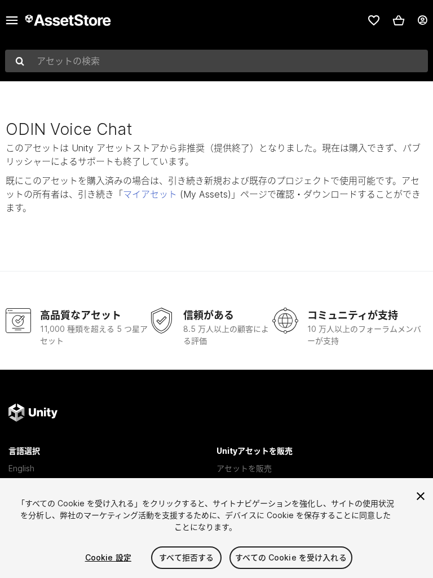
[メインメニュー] (12, 20)
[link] (374, 20)
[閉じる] (420, 496)
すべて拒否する (186, 557)
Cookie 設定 (108, 557)
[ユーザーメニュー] (422, 20)
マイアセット (150, 194)
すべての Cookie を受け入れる (291, 557)
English (21, 468)
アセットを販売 (244, 468)
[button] (398, 20)
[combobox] (216, 61)
